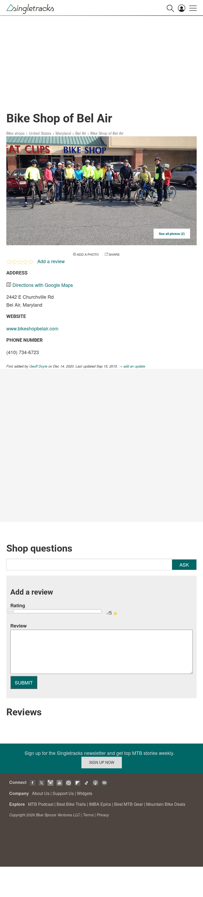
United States (40, 133)
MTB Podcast (40, 804)
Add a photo (88, 254)
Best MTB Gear (128, 804)
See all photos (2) (172, 233)
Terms (88, 814)
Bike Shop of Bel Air (106, 133)
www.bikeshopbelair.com (32, 328)
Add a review (51, 261)
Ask (184, 564)
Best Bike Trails (71, 804)
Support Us (63, 793)
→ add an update (132, 366)
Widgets (84, 793)
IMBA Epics (100, 804)
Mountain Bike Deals (165, 804)
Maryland (63, 133)
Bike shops (15, 133)
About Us (40, 793)
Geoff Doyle (38, 366)
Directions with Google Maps (42, 284)
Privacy (103, 814)
